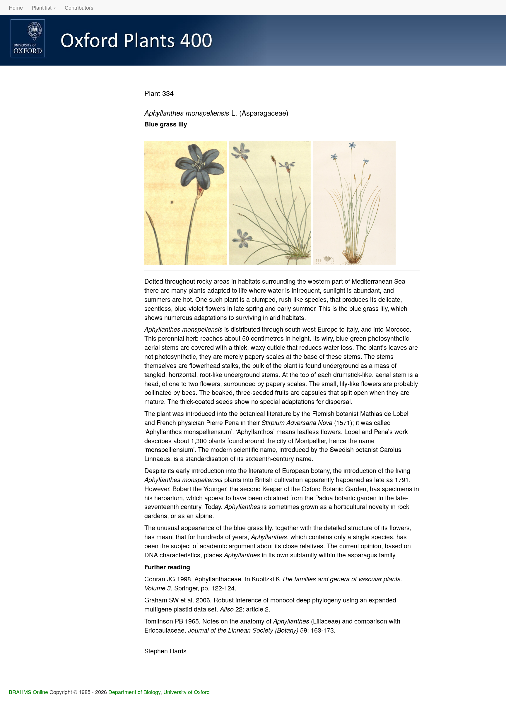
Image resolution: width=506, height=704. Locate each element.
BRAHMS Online (28, 692)
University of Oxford (186, 692)
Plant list (42, 7)
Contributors (79, 7)
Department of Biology (134, 692)
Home (16, 7)
